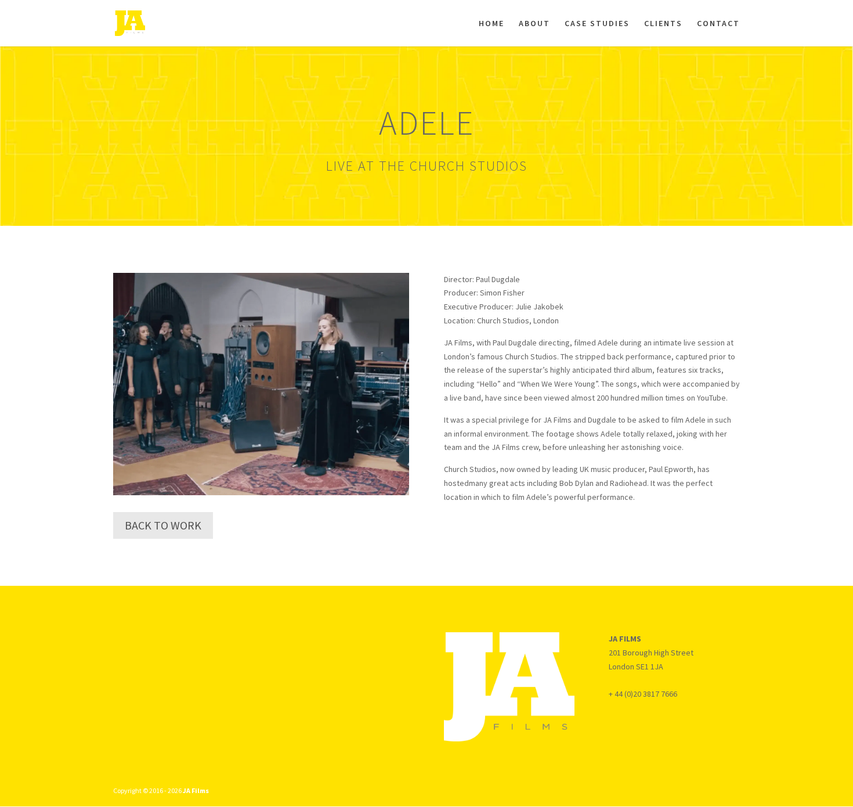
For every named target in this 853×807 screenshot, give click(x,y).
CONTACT (718, 23)
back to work (163, 525)
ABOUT (534, 23)
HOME (491, 23)
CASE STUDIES (597, 23)
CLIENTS (663, 23)
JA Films (196, 790)
